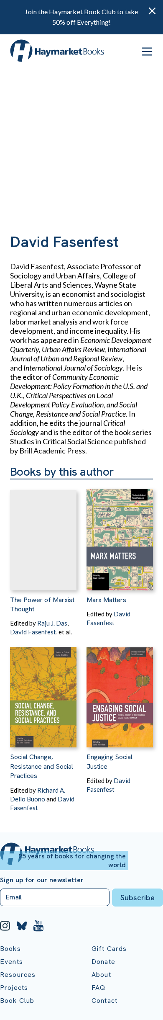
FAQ (98, 987)
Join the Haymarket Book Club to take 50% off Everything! (81, 17)
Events (11, 961)
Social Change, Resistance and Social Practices (41, 766)
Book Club (17, 1000)
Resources (18, 974)
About (101, 974)
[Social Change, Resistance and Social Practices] (43, 691)
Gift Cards (109, 948)
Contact (104, 1000)
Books (10, 948)
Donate (103, 961)
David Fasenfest (33, 632)
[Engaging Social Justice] (120, 691)
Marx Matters (106, 599)
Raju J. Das (52, 623)
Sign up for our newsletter (42, 880)
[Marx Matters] (120, 534)
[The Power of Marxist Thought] (43, 534)
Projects (14, 987)
